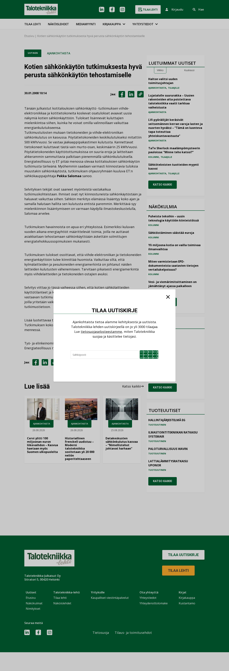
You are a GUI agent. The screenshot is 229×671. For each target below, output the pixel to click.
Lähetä (149, 354)
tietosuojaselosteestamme (101, 331)
